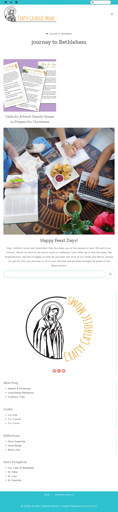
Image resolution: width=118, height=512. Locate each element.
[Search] (110, 274)
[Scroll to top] (111, 501)
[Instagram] (16, 2)
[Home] (47, 34)
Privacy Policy (64, 495)
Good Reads (14, 445)
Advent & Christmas (19, 388)
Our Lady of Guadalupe (21, 467)
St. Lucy (12, 476)
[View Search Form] (100, 2)
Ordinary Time (16, 396)
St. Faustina (14, 480)
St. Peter (13, 472)
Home (47, 495)
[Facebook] (5, 2)
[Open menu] (112, 14)
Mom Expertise (16, 441)
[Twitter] (11, 2)
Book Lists (14, 449)
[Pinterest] (61, 499)
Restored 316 (89, 506)
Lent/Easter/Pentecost (21, 392)
